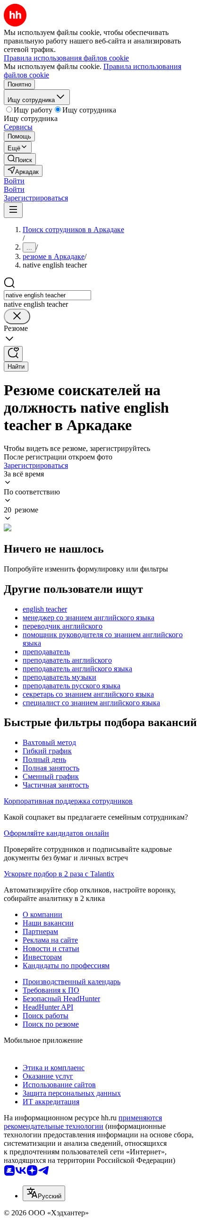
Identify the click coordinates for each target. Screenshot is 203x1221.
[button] (14, 181)
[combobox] (47, 295)
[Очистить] (17, 316)
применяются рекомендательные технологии (83, 1122)
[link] (20, 159)
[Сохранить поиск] (13, 354)
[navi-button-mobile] (13, 210)
